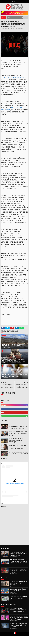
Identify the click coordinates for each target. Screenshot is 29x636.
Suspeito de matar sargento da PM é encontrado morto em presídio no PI (18, 453)
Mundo (21, 28)
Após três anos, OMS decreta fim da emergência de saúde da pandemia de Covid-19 (14, 375)
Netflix (5, 60)
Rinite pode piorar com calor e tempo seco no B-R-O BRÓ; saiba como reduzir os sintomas (17, 446)
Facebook (3, 408)
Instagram (3, 405)
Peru (8, 110)
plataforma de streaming (13, 78)
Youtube (3, 412)
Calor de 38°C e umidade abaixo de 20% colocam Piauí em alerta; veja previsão (18, 625)
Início (3, 17)
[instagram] (12, 1)
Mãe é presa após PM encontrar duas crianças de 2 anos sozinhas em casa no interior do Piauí (18, 426)
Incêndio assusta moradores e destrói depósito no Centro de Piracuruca (18, 570)
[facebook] (14, 1)
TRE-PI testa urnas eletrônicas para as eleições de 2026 (18, 597)
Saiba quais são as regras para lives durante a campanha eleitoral (18, 583)
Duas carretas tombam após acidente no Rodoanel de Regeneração (16, 440)
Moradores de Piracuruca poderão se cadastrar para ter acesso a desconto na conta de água (18, 562)
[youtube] (17, 1)
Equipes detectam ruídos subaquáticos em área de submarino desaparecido (14, 360)
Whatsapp (3, 416)
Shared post (12, 500)
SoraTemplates (12, 635)
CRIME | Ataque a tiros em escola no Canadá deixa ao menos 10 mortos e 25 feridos (13, 344)
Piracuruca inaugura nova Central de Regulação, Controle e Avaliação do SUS (18, 433)
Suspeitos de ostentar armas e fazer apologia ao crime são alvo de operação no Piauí (19, 617)
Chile (13, 108)
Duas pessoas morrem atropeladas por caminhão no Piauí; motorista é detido (18, 609)
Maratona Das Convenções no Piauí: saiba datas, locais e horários (18, 590)
